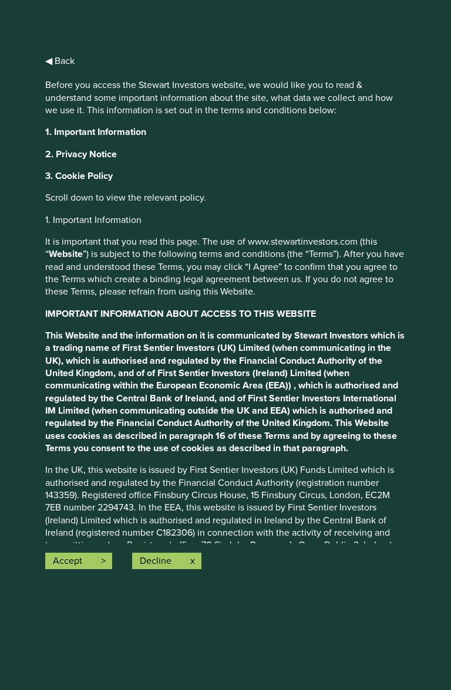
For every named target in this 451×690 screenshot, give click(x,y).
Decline (155, 561)
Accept (67, 561)
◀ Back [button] (60, 61)
